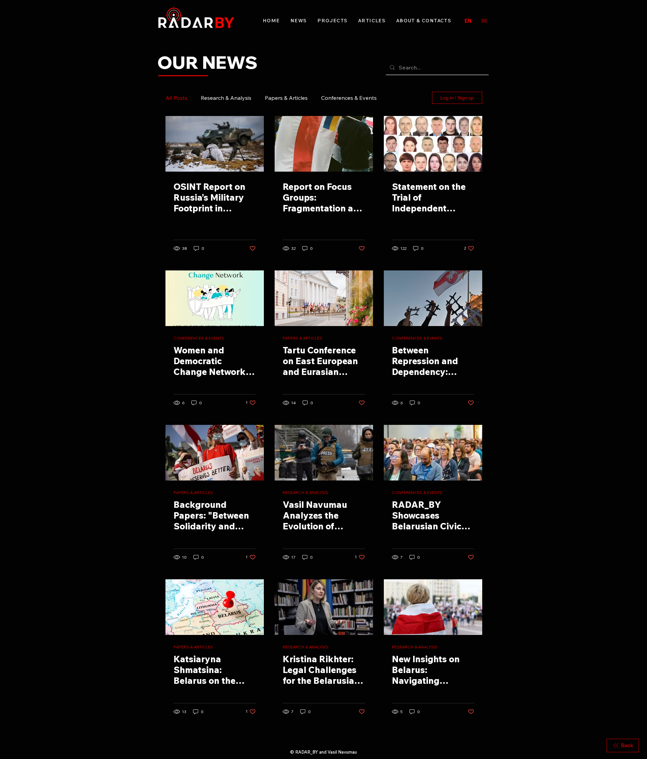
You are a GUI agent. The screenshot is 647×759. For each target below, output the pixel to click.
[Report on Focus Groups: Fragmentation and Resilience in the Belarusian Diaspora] (324, 144)
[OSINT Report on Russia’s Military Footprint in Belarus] (214, 144)
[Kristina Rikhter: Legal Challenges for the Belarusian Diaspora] (324, 607)
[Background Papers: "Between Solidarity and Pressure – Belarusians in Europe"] (214, 452)
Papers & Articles (286, 97)
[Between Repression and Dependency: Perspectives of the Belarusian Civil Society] (433, 298)
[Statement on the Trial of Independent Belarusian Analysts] (433, 144)
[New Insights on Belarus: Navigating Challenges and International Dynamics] (433, 607)
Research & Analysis (226, 97)
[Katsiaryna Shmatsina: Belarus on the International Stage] (214, 607)
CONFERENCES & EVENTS (199, 338)
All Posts (176, 97)
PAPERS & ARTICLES (302, 338)
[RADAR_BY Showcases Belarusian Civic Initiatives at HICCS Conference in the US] (433, 452)
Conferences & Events (349, 97)
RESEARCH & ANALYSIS (305, 492)
